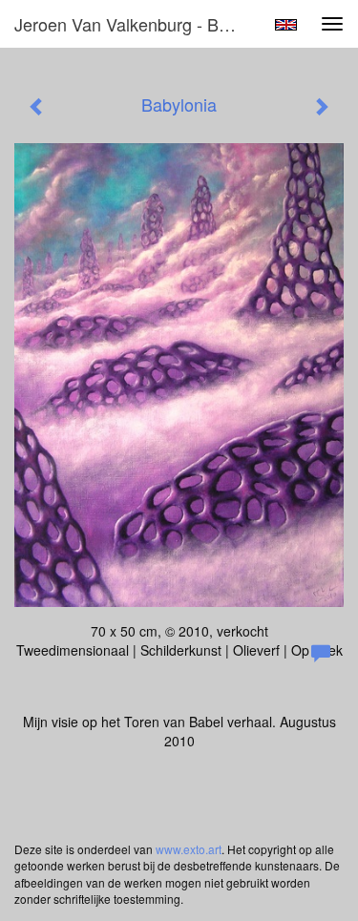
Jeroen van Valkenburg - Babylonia (137, 23)
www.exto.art (188, 849)
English (286, 25)
